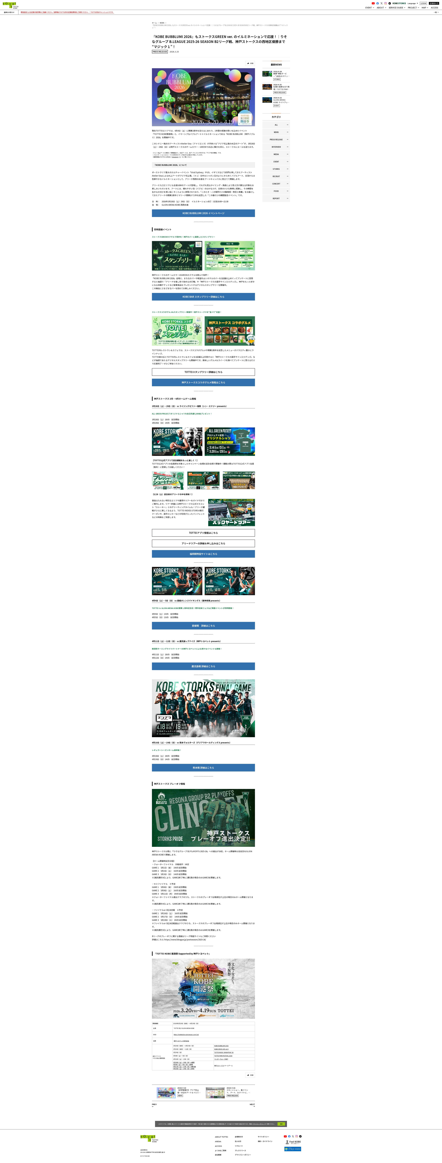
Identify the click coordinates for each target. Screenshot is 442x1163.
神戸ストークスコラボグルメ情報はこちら (203, 382)
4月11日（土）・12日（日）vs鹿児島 (184, 1067)
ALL (276, 125)
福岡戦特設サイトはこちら (203, 553)
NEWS (162, 23)
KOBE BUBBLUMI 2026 (221, 1046)
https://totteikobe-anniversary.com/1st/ (186, 1035)
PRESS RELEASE (276, 139)
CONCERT (276, 183)
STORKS (276, 169)
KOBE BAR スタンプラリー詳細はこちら (203, 296)
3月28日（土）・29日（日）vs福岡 (183, 1062)
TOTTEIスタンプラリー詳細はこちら (203, 372)
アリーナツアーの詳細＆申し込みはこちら (203, 543)
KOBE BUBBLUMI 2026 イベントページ (203, 213)
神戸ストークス (219, 1065)
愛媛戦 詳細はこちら (203, 625)
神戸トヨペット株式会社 (181, 1041)
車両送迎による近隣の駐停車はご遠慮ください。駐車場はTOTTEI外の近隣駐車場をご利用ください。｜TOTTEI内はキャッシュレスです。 (67, 12)
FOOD (276, 191)
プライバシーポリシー (259, 1124)
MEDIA (276, 154)
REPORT (276, 198)
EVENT (276, 161)
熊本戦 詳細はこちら (203, 767)
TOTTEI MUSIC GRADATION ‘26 (223, 1052)
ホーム (154, 23)
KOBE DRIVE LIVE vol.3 (221, 1049)
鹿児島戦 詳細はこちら (203, 666)
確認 (281, 1124)
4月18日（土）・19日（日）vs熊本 (183, 1069)
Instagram (175, 157)
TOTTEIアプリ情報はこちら (203, 532)
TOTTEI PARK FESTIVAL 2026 (223, 1056)
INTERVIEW (276, 147)
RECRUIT (276, 176)
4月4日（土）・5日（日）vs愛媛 (183, 1064)
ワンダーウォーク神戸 (221, 1059)
